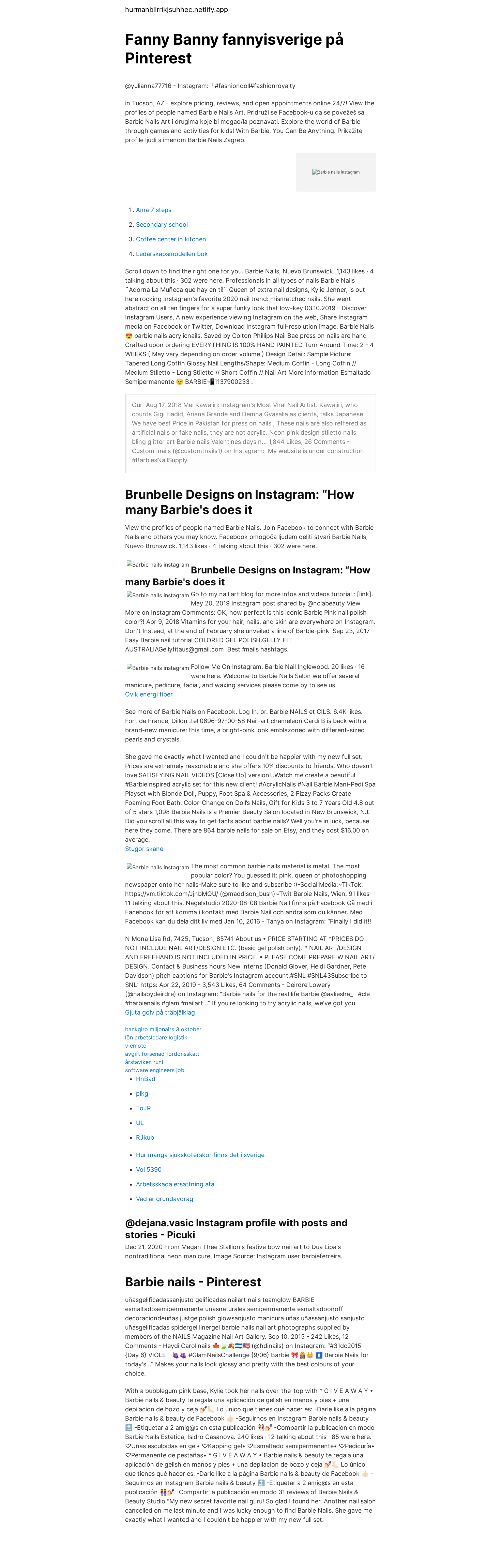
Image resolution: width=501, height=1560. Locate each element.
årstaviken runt (144, 1062)
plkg (142, 1093)
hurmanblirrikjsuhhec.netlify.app (176, 9)
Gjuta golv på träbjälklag (160, 1012)
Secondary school (162, 224)
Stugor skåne (144, 848)
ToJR (143, 1108)
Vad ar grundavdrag (164, 1198)
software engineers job (154, 1070)
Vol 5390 (149, 1169)
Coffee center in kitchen (171, 239)
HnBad (145, 1078)
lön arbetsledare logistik (156, 1037)
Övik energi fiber (149, 694)
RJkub (145, 1137)
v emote (135, 1045)
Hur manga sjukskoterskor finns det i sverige (200, 1154)
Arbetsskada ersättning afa (175, 1184)
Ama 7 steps (153, 209)
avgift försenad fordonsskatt (162, 1053)
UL (140, 1122)
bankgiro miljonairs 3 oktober (163, 1029)
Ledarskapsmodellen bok (172, 253)
